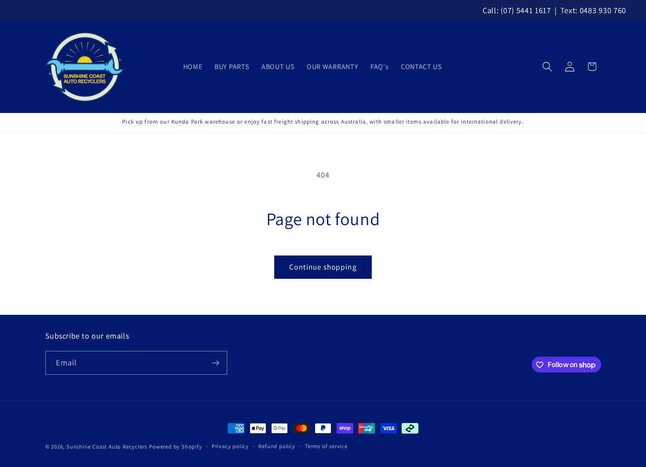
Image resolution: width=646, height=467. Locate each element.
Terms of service (326, 446)
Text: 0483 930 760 (593, 10)
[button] (547, 66)
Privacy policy (230, 446)
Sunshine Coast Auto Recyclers (106, 446)
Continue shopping (323, 267)
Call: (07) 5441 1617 (517, 10)
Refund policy (276, 446)
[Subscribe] (215, 363)
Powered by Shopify (175, 446)
